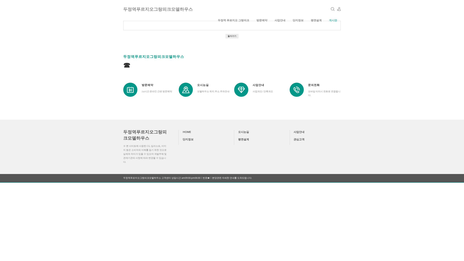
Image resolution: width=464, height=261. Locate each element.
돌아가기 (232, 36)
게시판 (333, 20)
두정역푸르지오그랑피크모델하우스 (145, 135)
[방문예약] (130, 90)
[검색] (333, 9)
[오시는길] (186, 90)
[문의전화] (297, 90)
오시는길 (243, 132)
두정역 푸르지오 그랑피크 (233, 20)
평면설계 (316, 20)
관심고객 (299, 139)
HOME (187, 132)
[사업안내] (241, 90)
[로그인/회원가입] (339, 9)
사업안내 (280, 20)
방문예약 (261, 20)
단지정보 (298, 20)
